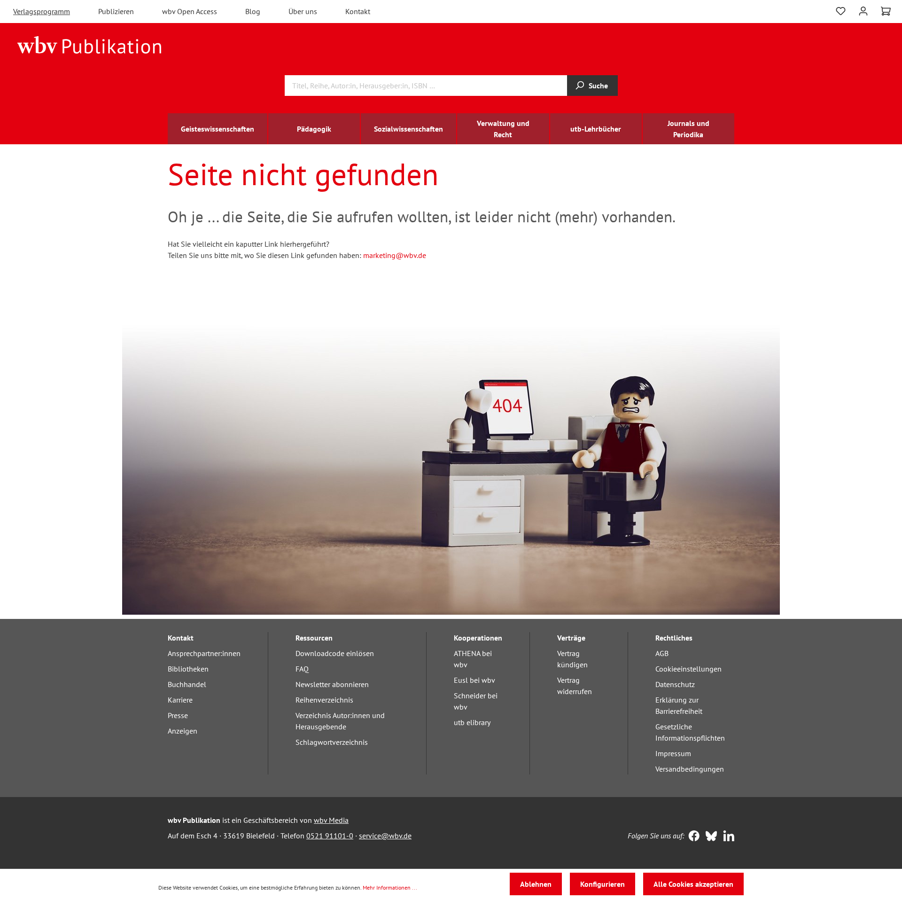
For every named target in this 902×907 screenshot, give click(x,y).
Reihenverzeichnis (324, 699)
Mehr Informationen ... (390, 887)
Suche (598, 85)
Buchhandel (187, 684)
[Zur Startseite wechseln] (89, 44)
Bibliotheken (188, 668)
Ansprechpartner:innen (204, 653)
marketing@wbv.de (394, 255)
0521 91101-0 (329, 835)
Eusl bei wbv (474, 680)
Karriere (180, 699)
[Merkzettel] (840, 10)
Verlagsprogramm (41, 11)
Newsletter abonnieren (332, 684)
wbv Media (331, 820)
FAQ (302, 668)
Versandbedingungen (689, 769)
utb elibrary (472, 722)
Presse (178, 715)
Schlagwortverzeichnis (331, 742)
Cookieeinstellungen (688, 668)
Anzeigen (182, 730)
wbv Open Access (189, 11)
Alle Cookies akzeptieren (693, 884)
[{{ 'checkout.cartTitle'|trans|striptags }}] (885, 11)
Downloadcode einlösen (334, 653)
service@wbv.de (385, 835)
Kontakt (357, 11)
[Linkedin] (726, 837)
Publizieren (116, 11)
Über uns (302, 11)
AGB (662, 653)
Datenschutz (675, 684)
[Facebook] (692, 837)
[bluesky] (709, 837)
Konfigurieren (602, 884)
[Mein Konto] (863, 10)
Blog (252, 11)
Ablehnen (536, 884)
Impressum (673, 753)
